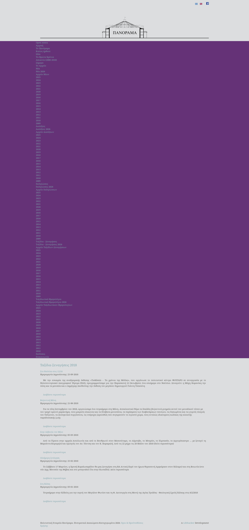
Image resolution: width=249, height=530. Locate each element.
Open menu (42, 42)
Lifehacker (188, 522)
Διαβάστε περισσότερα (54, 394)
